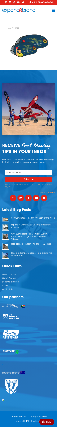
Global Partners (9, 278)
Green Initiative (9, 274)
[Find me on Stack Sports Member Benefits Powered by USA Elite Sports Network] (28, 400)
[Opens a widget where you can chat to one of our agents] (46, 422)
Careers (5, 286)
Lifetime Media (34, 421)
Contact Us (7, 289)
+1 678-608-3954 (42, 3)
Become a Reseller (10, 282)
